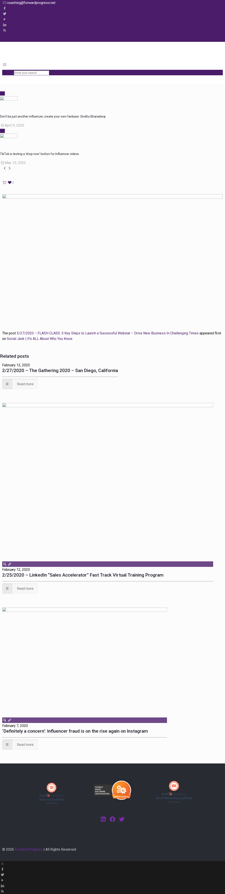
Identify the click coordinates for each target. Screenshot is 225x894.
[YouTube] (4, 19)
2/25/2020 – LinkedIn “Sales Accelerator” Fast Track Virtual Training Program (82, 575)
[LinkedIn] (4, 25)
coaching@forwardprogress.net (31, 3)
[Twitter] (4, 14)
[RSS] (4, 30)
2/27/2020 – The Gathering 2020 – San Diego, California (60, 370)
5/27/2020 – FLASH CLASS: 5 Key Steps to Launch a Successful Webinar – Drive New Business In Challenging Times (108, 333)
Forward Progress (29, 849)
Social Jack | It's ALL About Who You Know (39, 339)
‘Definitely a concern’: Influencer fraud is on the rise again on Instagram (75, 731)
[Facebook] (4, 8)
